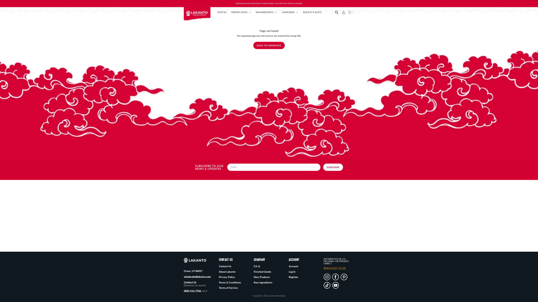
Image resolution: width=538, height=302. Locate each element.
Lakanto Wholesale (277, 296)
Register (293, 277)
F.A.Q (257, 266)
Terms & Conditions (230, 282)
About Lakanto (227, 271)
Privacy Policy (227, 277)
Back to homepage (269, 45)
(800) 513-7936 (193, 290)
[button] (336, 12)
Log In (292, 271)
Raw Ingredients (263, 282)
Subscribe (333, 167)
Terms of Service (228, 287)
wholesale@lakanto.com (197, 276)
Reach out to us (334, 268)
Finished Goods (262, 271)
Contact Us (190, 282)
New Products (262, 277)
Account (293, 266)
